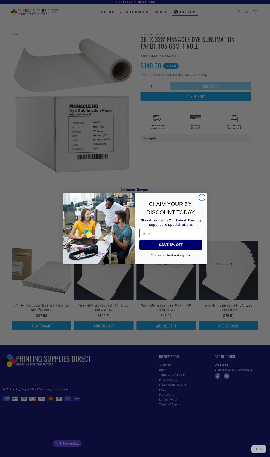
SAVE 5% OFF (171, 244)
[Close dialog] (202, 197)
